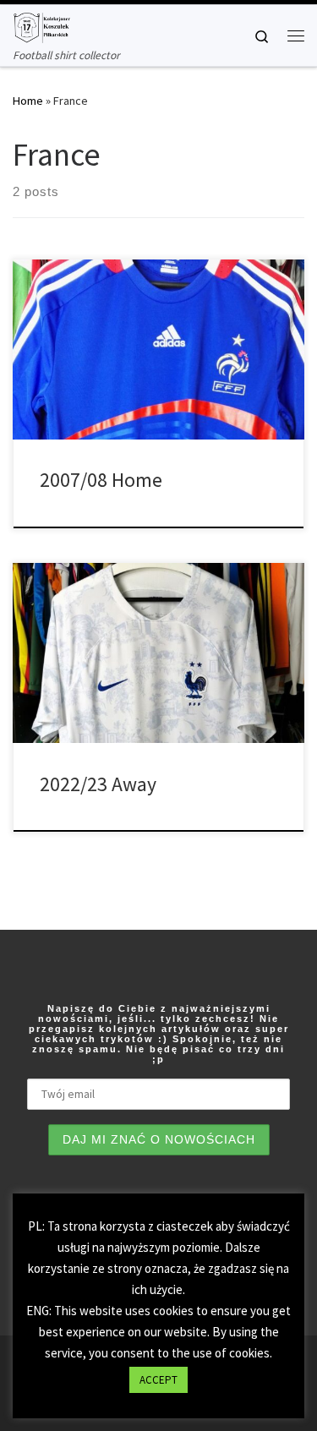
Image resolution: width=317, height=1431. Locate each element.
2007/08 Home (101, 479)
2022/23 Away (98, 784)
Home (28, 100)
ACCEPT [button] (158, 1380)
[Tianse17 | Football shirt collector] (41, 25)
